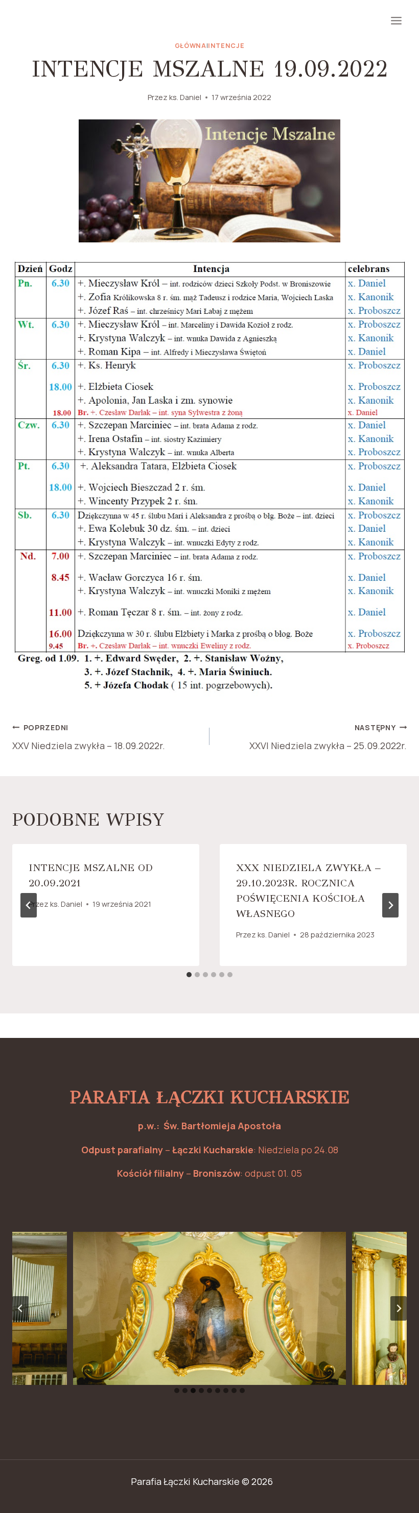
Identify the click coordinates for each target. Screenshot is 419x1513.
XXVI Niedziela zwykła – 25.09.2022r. (328, 737)
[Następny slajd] (398, 1308)
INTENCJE (226, 45)
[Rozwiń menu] (396, 20)
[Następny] (390, 905)
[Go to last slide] (28, 905)
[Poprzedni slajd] (20, 1308)
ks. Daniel (185, 97)
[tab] (189, 974)
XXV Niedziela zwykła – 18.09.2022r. (88, 737)
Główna (190, 45)
